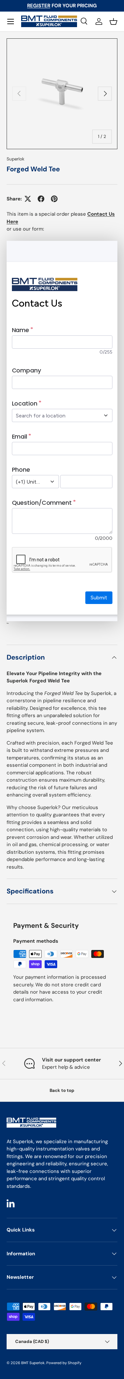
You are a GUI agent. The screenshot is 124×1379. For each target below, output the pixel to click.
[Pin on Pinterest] (54, 198)
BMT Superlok (33, 1362)
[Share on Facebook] (41, 198)
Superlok (15, 159)
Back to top (62, 1090)
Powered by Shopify (63, 1362)
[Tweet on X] (27, 198)
